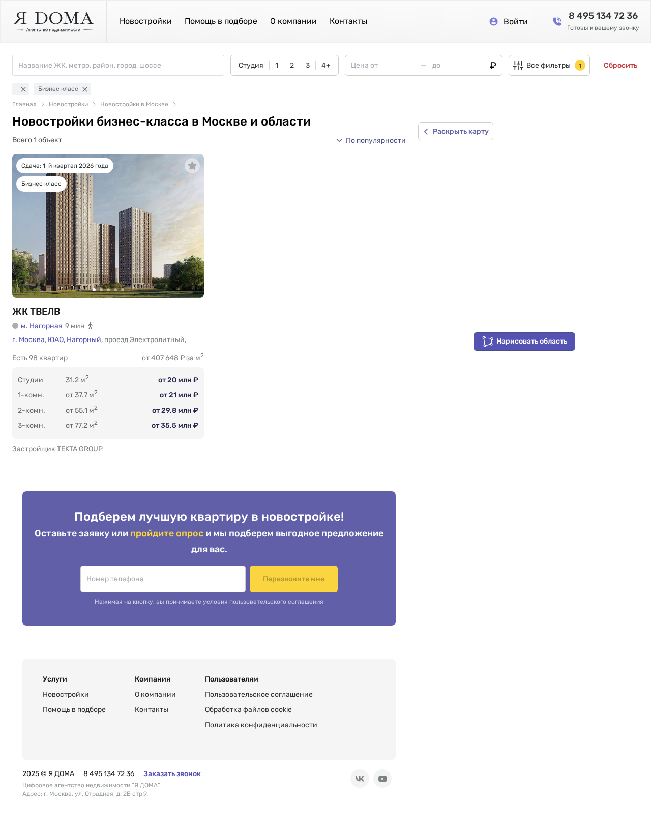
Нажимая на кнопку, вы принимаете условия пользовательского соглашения (209, 601)
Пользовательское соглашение (259, 694)
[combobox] (121, 65)
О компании (293, 21)
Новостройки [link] (68, 104)
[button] (371, 140)
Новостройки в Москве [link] (134, 104)
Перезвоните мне (293, 579)
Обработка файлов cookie (248, 709)
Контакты (348, 21)
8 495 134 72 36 (108, 773)
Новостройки (146, 21)
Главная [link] (24, 104)
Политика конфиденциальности (261, 725)
